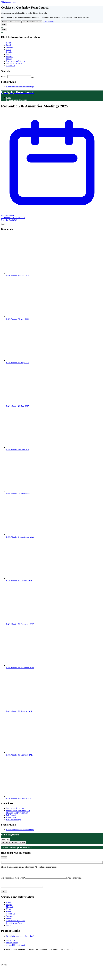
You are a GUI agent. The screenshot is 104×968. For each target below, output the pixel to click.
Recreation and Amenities (16, 100)
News (8, 50)
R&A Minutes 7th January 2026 (19, 711)
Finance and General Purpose (18, 810)
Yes (3, 840)
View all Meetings (13, 820)
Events (9, 52)
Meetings (9, 47)
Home (8, 43)
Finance (9, 59)
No (8, 840)
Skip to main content (9, 2)
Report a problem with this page (13, 842)
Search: (4, 76)
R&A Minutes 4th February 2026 (19, 755)
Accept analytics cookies (11, 22)
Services (9, 56)
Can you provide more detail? (13, 878)
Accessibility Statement (15, 945)
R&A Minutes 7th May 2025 (17, 362)
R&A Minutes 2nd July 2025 (17, 450)
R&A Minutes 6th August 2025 (18, 493)
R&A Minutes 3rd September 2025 (20, 537)
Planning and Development (17, 813)
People (9, 45)
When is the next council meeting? (20, 87)
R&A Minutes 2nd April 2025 (18, 275)
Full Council (11, 815)
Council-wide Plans (14, 63)
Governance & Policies (15, 61)
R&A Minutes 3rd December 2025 (20, 668)
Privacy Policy (12, 943)
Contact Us (10, 54)
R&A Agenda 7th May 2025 (17, 319)
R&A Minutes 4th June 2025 (17, 406)
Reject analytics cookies (32, 22)
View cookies (48, 22)
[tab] (4, 24)
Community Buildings (15, 808)
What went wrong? (74, 878)
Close (4, 858)
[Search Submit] (32, 77)
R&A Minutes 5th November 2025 (20, 624)
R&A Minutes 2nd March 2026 (18, 798)
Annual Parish (12, 817)
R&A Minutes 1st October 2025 (19, 580)
